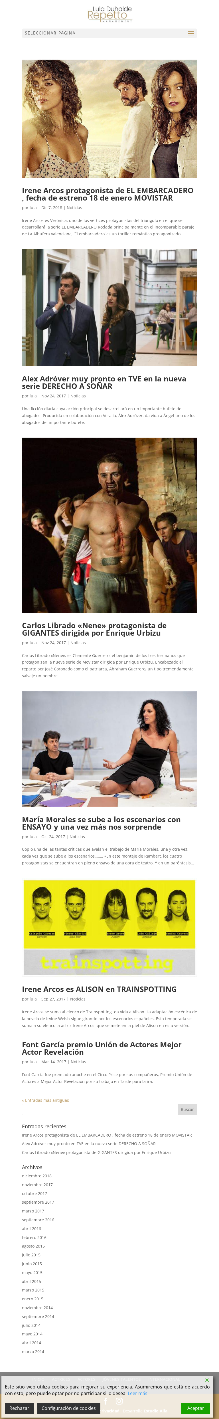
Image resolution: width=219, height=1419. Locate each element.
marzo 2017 (33, 1211)
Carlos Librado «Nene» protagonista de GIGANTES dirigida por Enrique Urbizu (94, 629)
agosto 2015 (33, 1246)
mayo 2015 (32, 1272)
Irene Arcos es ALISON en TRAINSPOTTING (99, 989)
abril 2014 (31, 1342)
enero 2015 (32, 1298)
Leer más (137, 1393)
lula (33, 207)
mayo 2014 (32, 1334)
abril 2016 (31, 1228)
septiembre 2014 (38, 1316)
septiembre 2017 (38, 1202)
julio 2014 (31, 1325)
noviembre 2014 (37, 1307)
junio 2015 (32, 1263)
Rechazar (19, 1408)
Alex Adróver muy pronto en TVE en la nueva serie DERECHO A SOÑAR (104, 382)
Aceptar (195, 1408)
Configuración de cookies (69, 1408)
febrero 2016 (34, 1237)
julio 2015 (31, 1255)
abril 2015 (31, 1281)
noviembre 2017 (37, 1184)
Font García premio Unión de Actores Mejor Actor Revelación (102, 1048)
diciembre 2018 (37, 1176)
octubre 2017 (34, 1193)
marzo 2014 (33, 1351)
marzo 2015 (33, 1290)
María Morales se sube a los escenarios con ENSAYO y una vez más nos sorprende (101, 823)
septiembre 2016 (38, 1219)
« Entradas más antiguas (45, 1100)
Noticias (74, 207)
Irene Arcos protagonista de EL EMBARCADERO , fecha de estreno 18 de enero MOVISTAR (108, 194)
